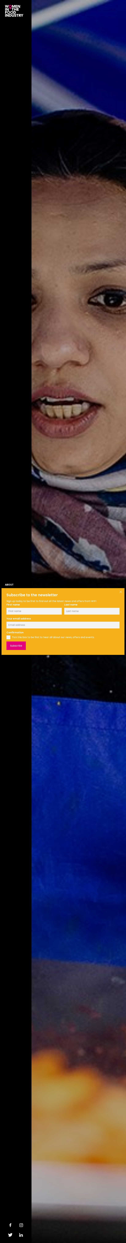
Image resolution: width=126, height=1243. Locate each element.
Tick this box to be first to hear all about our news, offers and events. (53, 637)
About (9, 584)
